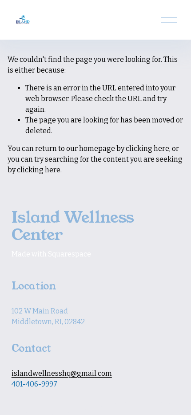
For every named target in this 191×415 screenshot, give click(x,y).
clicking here (147, 148)
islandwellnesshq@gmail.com (62, 373)
